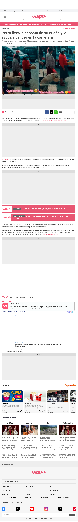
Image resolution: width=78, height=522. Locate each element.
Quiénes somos (45, 497)
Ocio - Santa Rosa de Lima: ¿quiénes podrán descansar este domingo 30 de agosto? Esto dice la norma (38, 24)
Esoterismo (5, 494)
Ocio (51, 486)
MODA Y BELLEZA (32, 19)
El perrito (5, 159)
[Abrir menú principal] (5, 17)
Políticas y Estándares (63, 497)
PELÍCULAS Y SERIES (52, 19)
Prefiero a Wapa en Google (14, 351)
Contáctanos (12, 497)
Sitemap (52, 494)
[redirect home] (39, 18)
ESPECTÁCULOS (23, 19)
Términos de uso (28, 497)
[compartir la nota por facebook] (47, 112)
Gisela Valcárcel (52, 11)
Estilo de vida (29, 490)
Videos (28, 494)
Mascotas (5, 28)
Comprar (19, 411)
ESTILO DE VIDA (40, 19)
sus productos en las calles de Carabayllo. (53, 120)
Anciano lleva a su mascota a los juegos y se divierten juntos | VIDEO (43, 209)
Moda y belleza (6, 490)
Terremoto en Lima (28, 11)
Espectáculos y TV (31, 486)
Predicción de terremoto (66, 11)
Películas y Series (54, 490)
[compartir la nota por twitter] (51, 112)
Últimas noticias (6, 486)
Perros (12, 297)
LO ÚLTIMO (16, 19)
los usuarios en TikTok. (50, 234)
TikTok (31, 297)
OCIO (46, 19)
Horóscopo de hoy (14, 11)
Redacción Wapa (10, 112)
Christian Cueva (40, 11)
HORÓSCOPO (61, 19)
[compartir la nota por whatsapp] (56, 112)
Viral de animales (21, 297)
